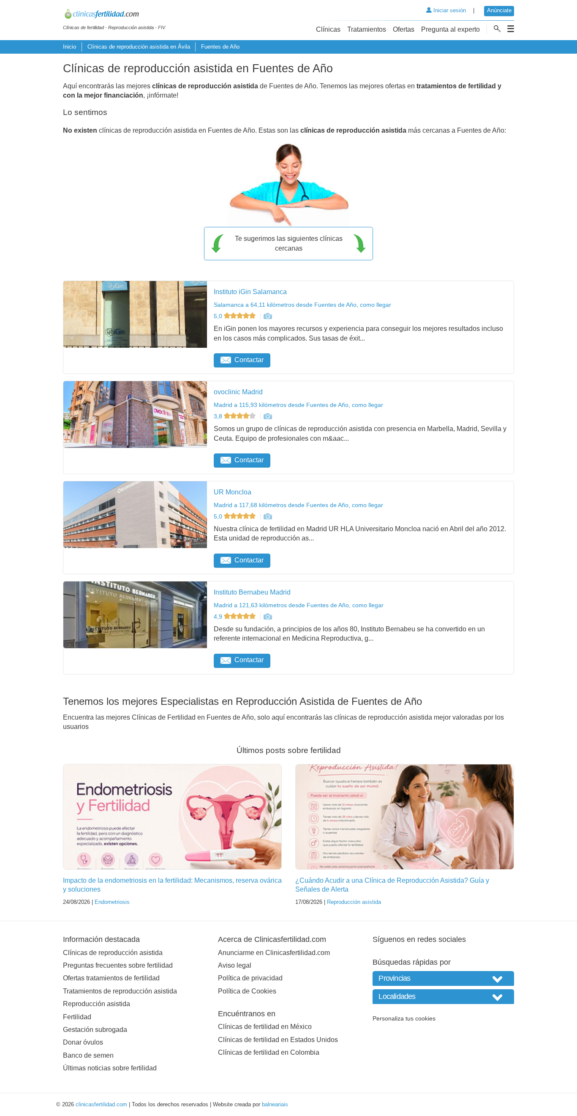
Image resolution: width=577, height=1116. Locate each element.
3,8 (219, 416)
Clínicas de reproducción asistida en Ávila (138, 47)
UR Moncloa (232, 492)
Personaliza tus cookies (404, 1018)
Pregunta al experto (450, 29)
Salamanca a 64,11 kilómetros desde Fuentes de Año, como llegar (302, 304)
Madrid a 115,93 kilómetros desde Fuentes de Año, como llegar (298, 404)
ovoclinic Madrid (238, 392)
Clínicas (328, 29)
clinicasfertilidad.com (101, 1104)
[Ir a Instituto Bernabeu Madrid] (267, 616)
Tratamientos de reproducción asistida (120, 991)
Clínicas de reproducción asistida (113, 952)
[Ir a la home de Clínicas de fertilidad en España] (114, 15)
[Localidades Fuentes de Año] (443, 996)
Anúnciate (499, 10)
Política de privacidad (250, 978)
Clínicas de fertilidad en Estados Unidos (278, 1039)
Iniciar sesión (449, 10)
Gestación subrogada (95, 1029)
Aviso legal (234, 965)
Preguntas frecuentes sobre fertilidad (118, 965)
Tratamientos (366, 29)
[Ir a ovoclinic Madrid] (267, 416)
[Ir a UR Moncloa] (267, 516)
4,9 (219, 616)
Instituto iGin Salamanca (250, 291)
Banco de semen (88, 1055)
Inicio (69, 47)
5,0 (219, 316)
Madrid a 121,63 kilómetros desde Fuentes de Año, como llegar (299, 605)
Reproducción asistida (354, 902)
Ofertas (403, 29)
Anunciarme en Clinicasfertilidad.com (274, 952)
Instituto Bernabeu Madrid (252, 592)
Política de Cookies (247, 991)
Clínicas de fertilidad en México (265, 1026)
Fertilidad (77, 1016)
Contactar (249, 359)
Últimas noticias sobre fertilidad (110, 1068)
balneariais (275, 1104)
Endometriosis (112, 902)
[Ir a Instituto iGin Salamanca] (267, 316)
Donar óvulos (83, 1042)
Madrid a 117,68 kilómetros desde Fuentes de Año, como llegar (298, 505)
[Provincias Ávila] (443, 978)
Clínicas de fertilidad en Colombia (268, 1052)
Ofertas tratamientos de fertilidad (111, 978)
